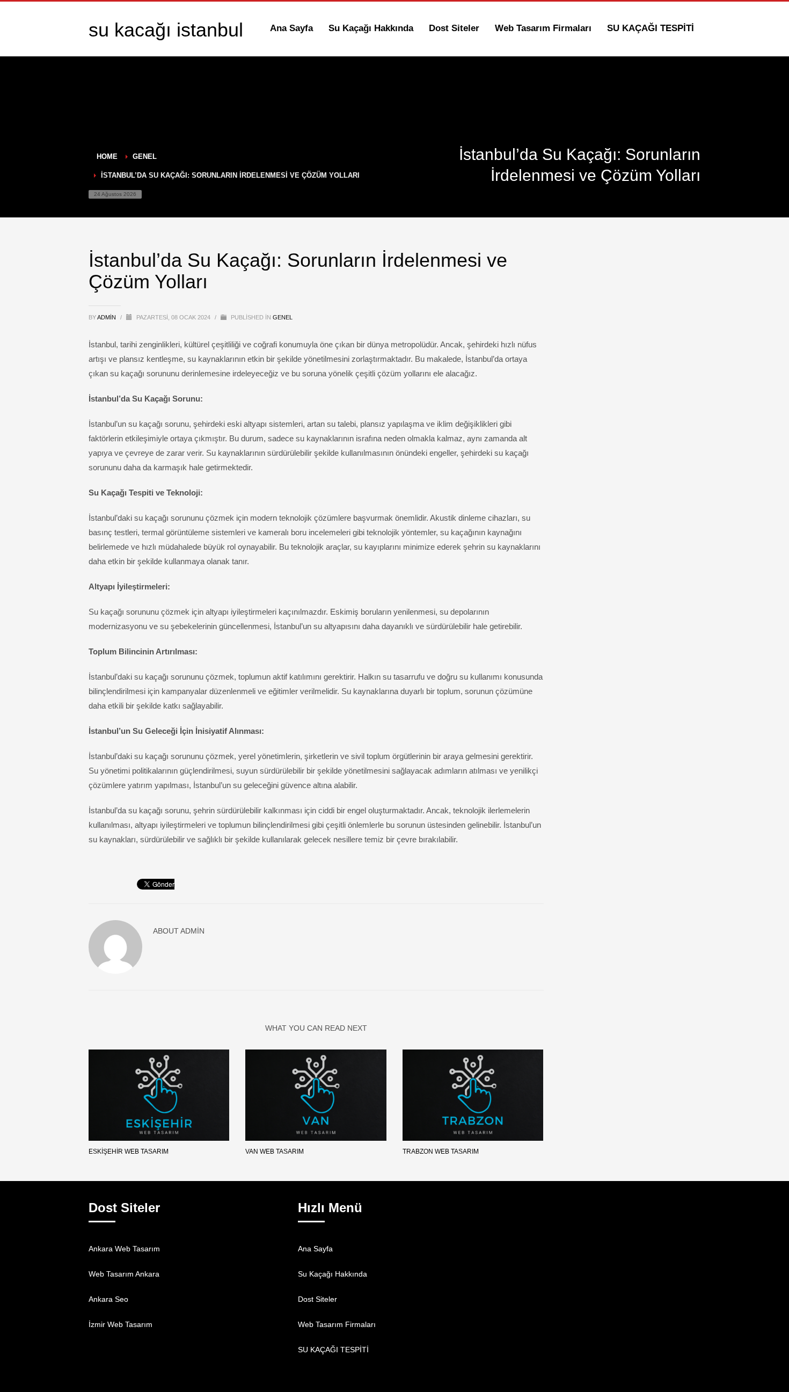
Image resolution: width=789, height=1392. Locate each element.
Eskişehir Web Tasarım (129, 1151)
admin (107, 317)
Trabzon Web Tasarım (441, 1151)
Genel (283, 317)
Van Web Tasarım (274, 1151)
